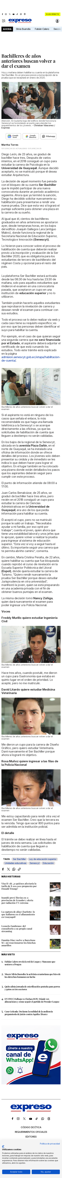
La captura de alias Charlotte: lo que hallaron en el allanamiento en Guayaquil (18, 914)
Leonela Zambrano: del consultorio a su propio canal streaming (16, 928)
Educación (48, 863)
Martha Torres (9, 145)
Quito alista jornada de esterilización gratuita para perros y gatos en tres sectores (32, 988)
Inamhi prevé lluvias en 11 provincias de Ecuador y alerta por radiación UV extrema (17, 900)
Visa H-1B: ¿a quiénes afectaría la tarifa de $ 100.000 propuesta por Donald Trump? (19, 886)
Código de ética (31, 1127)
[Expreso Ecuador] (31, 1110)
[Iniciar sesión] (57, 21)
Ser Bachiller (19, 859)
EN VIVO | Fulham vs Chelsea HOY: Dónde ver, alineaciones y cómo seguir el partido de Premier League (32, 1000)
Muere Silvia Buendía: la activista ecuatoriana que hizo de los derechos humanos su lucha (32, 975)
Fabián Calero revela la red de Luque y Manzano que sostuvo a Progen (30, 963)
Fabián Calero (42, 29)
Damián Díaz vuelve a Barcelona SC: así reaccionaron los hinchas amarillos (18, 943)
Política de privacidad (50, 1144)
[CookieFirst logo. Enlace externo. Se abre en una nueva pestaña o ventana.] (3, 1146)
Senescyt (35, 863)
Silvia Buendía (23, 29)
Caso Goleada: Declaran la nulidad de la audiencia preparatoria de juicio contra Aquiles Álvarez (29, 1013)
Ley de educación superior (43, 859)
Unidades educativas (15, 863)
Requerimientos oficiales (31, 1132)
